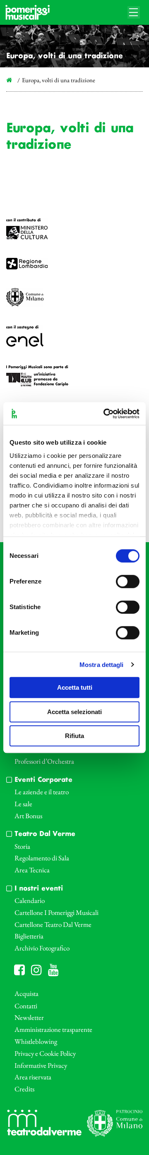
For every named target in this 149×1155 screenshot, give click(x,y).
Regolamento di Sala (41, 857)
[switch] (127, 581)
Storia (22, 846)
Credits (24, 1088)
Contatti (25, 1005)
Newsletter (29, 1017)
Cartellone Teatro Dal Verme (52, 924)
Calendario (29, 900)
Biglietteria (28, 936)
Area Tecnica (32, 869)
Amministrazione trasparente (53, 1029)
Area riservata (32, 1076)
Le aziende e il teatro (41, 791)
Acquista (26, 993)
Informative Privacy (40, 1065)
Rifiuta (74, 735)
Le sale (23, 803)
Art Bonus (28, 815)
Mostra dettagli (101, 665)
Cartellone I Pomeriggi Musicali (56, 912)
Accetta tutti (74, 687)
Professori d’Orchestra (44, 761)
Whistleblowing (35, 1041)
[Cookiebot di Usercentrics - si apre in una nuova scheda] (105, 413)
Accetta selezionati (74, 711)
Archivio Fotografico (42, 948)
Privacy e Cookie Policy (45, 1053)
